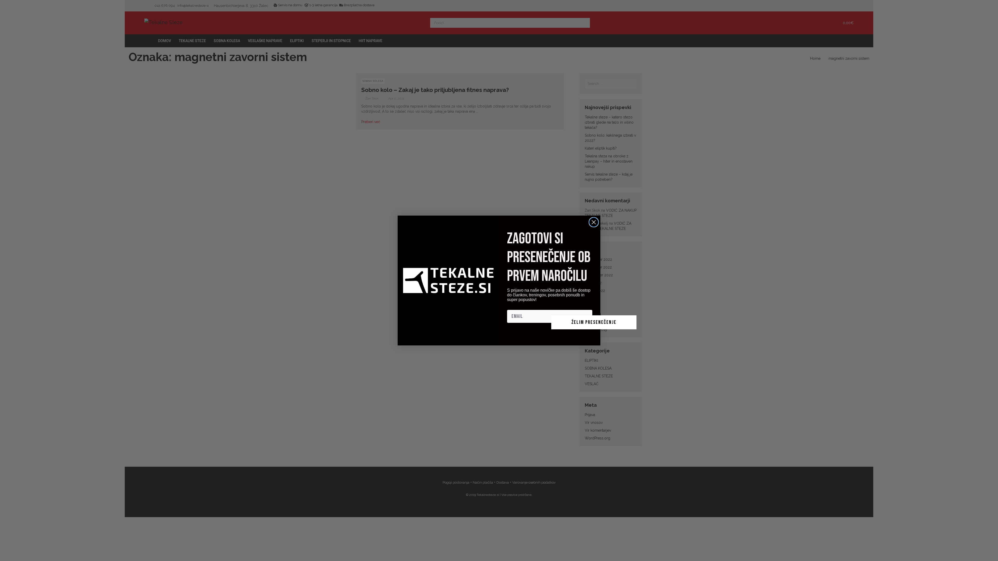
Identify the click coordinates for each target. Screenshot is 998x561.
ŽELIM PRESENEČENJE (594, 322)
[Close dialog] (593, 222)
